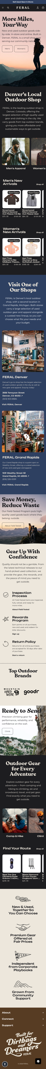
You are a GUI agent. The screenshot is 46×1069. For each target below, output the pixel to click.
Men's (7, 49)
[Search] (8, 7)
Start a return (18, 655)
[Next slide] (41, 154)
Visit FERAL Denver (12, 404)
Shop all (40, 184)
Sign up (15, 634)
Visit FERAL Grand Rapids (15, 485)
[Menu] (3, 7)
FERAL (25, 1064)
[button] (5, 1064)
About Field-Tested (13, 526)
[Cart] (43, 7)
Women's (21, 49)
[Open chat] (38, 1061)
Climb (7, 731)
